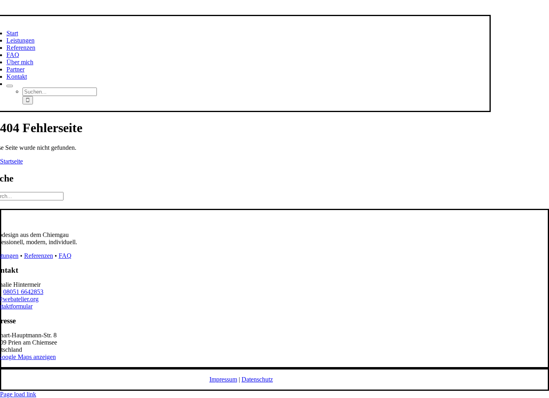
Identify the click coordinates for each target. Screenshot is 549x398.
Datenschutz (257, 379)
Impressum (223, 379)
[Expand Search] (9, 86)
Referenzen (38, 255)
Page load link (18, 394)
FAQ (65, 255)
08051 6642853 (23, 291)
